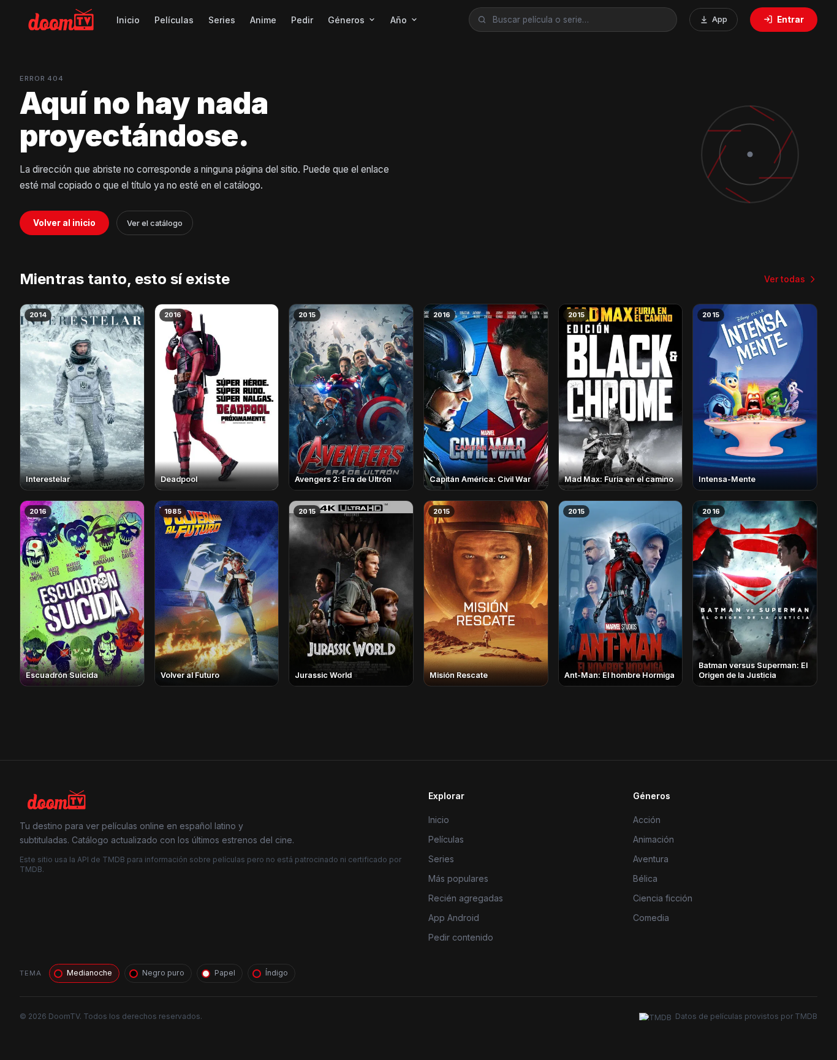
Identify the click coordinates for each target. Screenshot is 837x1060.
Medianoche (89, 972)
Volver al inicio (64, 223)
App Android (453, 917)
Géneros (346, 20)
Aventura (650, 859)
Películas (174, 20)
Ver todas (784, 279)
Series (221, 20)
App (719, 19)
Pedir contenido (460, 937)
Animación (653, 839)
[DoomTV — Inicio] (62, 20)
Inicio (128, 20)
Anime (263, 20)
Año (398, 20)
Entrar (790, 19)
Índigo (276, 972)
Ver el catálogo (155, 223)
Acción (647, 819)
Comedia (651, 917)
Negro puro (163, 972)
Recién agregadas (465, 898)
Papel (224, 972)
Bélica (645, 878)
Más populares (458, 878)
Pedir (302, 20)
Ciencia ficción (662, 898)
